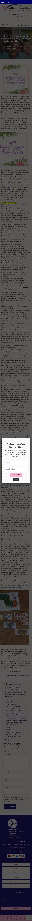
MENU (6, 2)
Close (16, 479)
